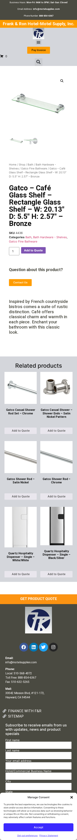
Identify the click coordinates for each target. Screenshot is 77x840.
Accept (38, 827)
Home (12, 164)
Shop (22, 164)
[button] (71, 797)
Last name (12, 750)
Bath (30, 164)
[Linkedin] (33, 647)
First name (12, 740)
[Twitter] (43, 647)
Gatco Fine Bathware (34, 168)
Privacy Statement (48, 835)
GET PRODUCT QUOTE (38, 599)
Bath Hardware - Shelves (50, 237)
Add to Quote (33, 250)
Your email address (18, 760)
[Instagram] (53, 647)
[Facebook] (23, 647)
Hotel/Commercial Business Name (28, 771)
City (8, 781)
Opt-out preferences (27, 835)
